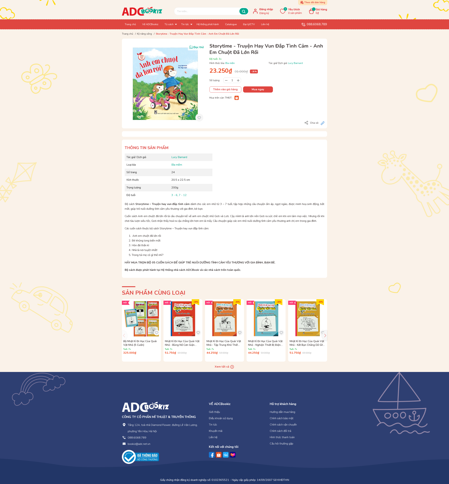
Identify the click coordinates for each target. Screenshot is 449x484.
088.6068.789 (317, 24)
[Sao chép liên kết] (322, 123)
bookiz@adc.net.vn (139, 444)
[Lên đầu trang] (439, 467)
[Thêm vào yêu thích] (199, 118)
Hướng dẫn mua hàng (282, 412)
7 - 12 (183, 195)
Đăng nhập (266, 9)
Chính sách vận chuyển (283, 425)
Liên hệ (213, 437)
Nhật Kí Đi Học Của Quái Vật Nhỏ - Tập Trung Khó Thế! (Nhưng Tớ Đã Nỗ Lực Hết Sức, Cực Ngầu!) (223, 346)
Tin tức (213, 425)
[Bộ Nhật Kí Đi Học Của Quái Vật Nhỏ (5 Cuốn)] (141, 319)
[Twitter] (226, 455)
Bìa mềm (230, 63)
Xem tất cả (222, 367)
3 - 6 (174, 195)
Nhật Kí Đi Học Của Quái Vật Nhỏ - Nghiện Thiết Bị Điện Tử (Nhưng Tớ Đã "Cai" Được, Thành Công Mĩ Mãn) (265, 346)
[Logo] (145, 407)
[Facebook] (212, 455)
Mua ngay (258, 89)
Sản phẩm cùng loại (153, 293)
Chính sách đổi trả (280, 431)
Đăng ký (264, 13)
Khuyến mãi (215, 431)
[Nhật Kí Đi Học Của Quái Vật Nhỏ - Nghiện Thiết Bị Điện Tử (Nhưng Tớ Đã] (266, 319)
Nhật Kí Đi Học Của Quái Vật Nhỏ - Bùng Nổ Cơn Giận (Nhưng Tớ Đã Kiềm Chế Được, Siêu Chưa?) (182, 346)
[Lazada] (233, 455)
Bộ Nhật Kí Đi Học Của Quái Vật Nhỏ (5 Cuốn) (140, 343)
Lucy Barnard (295, 63)
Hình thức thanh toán (282, 437)
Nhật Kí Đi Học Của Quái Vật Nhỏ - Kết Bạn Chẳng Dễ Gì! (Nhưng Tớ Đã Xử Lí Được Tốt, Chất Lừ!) (307, 346)
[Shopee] (236, 97)
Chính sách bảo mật (281, 418)
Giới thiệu (214, 412)
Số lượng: (214, 80)
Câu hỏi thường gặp (281, 444)
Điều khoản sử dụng (221, 418)
